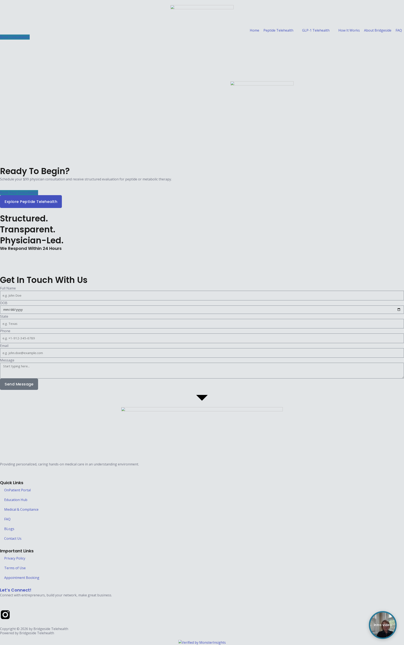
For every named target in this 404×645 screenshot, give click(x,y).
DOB (3, 303)
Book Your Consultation (19, 192)
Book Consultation (15, 37)
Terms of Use (15, 568)
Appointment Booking (21, 577)
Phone (5, 331)
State (4, 316)
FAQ (7, 519)
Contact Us (12, 538)
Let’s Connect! (15, 590)
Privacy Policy (14, 558)
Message (7, 360)
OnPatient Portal (17, 490)
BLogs (9, 528)
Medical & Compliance (21, 509)
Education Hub (15, 499)
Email (4, 345)
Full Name (8, 288)
